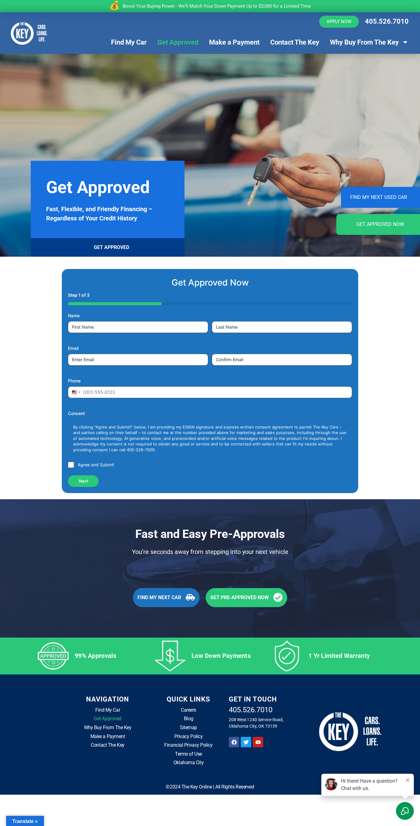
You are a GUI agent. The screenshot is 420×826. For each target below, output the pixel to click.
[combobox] (75, 392)
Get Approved (177, 42)
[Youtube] (258, 742)
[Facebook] (234, 742)
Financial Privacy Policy (188, 745)
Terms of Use (188, 754)
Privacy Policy (188, 736)
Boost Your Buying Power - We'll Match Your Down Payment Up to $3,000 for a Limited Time (217, 6)
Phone (76, 380)
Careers (188, 710)
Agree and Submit (96, 464)
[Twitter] (246, 742)
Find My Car (129, 42)
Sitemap (188, 727)
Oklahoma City (188, 762)
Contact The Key (294, 42)
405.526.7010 (387, 21)
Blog (188, 718)
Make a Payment (234, 42)
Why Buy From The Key (364, 42)
